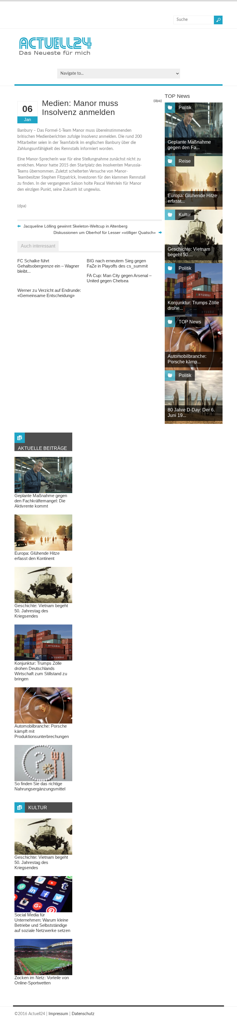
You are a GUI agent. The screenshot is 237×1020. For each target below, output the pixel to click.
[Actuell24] (55, 57)
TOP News (190, 321)
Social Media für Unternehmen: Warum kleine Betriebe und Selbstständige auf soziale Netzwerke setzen (42, 922)
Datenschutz (83, 1014)
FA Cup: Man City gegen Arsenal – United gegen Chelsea (119, 278)
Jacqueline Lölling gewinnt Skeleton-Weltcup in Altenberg (75, 226)
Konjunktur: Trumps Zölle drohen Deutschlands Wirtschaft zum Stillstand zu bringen (40, 671)
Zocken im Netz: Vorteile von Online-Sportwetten (41, 980)
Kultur (185, 214)
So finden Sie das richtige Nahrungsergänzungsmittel (39, 786)
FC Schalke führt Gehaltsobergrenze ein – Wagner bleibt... (48, 266)
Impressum (58, 1014)
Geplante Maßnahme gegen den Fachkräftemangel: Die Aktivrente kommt (40, 500)
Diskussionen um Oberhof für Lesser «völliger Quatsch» (104, 232)
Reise (185, 161)
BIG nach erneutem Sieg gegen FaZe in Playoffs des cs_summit (117, 263)
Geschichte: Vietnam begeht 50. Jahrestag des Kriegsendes (41, 610)
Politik (185, 107)
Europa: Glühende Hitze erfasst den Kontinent (37, 556)
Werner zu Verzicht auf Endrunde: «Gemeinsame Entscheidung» (49, 293)
